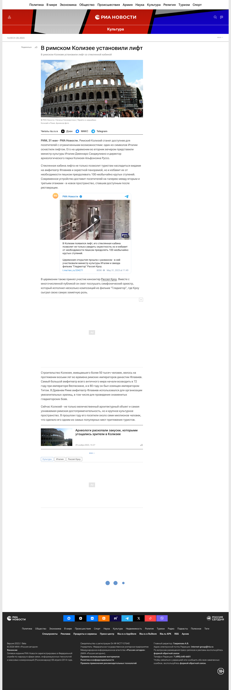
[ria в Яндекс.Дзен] (80, 618)
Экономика (55, 628)
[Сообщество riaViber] (162, 618)
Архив (185, 633)
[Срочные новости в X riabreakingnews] (150, 618)
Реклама (65, 633)
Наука (107, 628)
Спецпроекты (50, 633)
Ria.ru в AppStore (126, 633)
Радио (171, 628)
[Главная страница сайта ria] (115, 17)
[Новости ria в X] (138, 618)
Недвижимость (134, 628)
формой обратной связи (166, 653)
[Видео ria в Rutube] (115, 618)
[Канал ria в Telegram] (127, 618)
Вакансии (12, 650)
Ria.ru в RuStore (148, 633)
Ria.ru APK (165, 633)
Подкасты (182, 628)
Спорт (97, 628)
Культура (47, 459)
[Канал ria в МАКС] (69, 618)
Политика (27, 628)
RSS (176, 633)
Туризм (161, 628)
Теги (206, 628)
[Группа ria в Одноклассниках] (104, 618)
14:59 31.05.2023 (16, 38)
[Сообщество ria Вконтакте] (92, 618)
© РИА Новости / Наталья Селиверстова (58, 120)
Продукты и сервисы (85, 633)
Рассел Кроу (109, 279)
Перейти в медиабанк (86, 120)
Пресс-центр (107, 633)
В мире (68, 628)
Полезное (196, 628)
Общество (40, 628)
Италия (60, 459)
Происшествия (83, 628)
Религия (149, 628)
